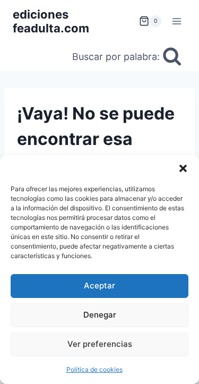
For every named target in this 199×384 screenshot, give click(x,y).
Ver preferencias (99, 344)
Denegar (99, 315)
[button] (183, 168)
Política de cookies (94, 369)
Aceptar (99, 285)
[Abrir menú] (176, 21)
